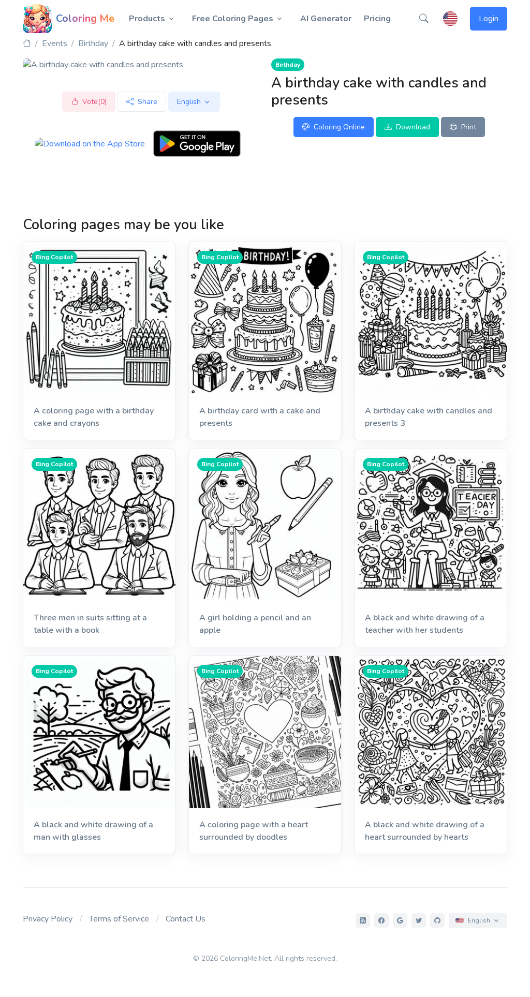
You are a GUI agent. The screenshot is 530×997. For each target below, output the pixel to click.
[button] (424, 18)
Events (54, 43)
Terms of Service (119, 919)
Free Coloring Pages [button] (232, 18)
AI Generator (325, 18)
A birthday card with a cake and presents (259, 417)
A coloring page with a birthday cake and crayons (94, 417)
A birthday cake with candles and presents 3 (428, 417)
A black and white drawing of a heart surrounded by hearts (424, 831)
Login (488, 18)
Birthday (93, 43)
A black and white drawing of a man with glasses (93, 831)
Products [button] (147, 18)
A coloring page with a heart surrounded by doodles (253, 831)
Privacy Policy (47, 919)
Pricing (377, 18)
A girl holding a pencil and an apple (255, 624)
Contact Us (185, 919)
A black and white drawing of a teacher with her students (424, 624)
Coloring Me (85, 18)
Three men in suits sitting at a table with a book (90, 624)
